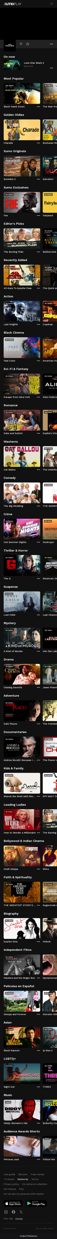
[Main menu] (51, 4)
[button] (28, 65)
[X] (21, 1212)
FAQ (21, 1189)
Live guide (9, 1174)
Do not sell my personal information (24, 1193)
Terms (34, 1179)
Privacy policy (11, 1184)
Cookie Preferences (28, 1236)
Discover (23, 1174)
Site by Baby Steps (44, 1228)
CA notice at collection (34, 1184)
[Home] (12, 4)
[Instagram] (6, 1212)
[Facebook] (13, 1212)
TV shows (9, 1179)
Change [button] (19, 1218)
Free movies (37, 1174)
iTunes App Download (13, 1204)
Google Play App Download (36, 1204)
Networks (22, 1179)
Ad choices (10, 1189)
